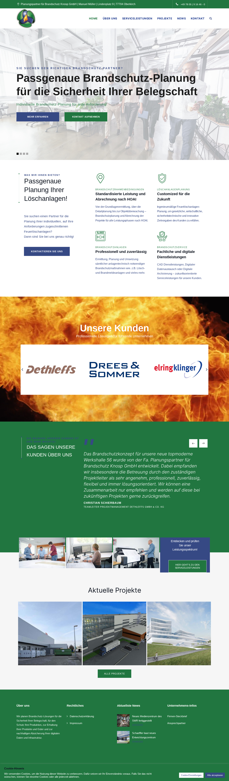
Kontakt (198, 18)
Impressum (76, 723)
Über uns (110, 18)
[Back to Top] (222, 775)
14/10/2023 (137, 725)
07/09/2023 (137, 741)
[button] (22, 369)
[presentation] (193, 443)
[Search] (211, 18)
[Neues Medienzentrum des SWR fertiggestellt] (123, 720)
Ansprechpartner (176, 723)
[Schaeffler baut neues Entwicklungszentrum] (123, 737)
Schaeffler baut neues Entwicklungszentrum (144, 735)
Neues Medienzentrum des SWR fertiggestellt (147, 718)
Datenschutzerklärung (82, 716)
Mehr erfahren (37, 117)
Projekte (164, 18)
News (181, 18)
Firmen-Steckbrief (177, 716)
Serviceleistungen (137, 18)
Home (93, 18)
